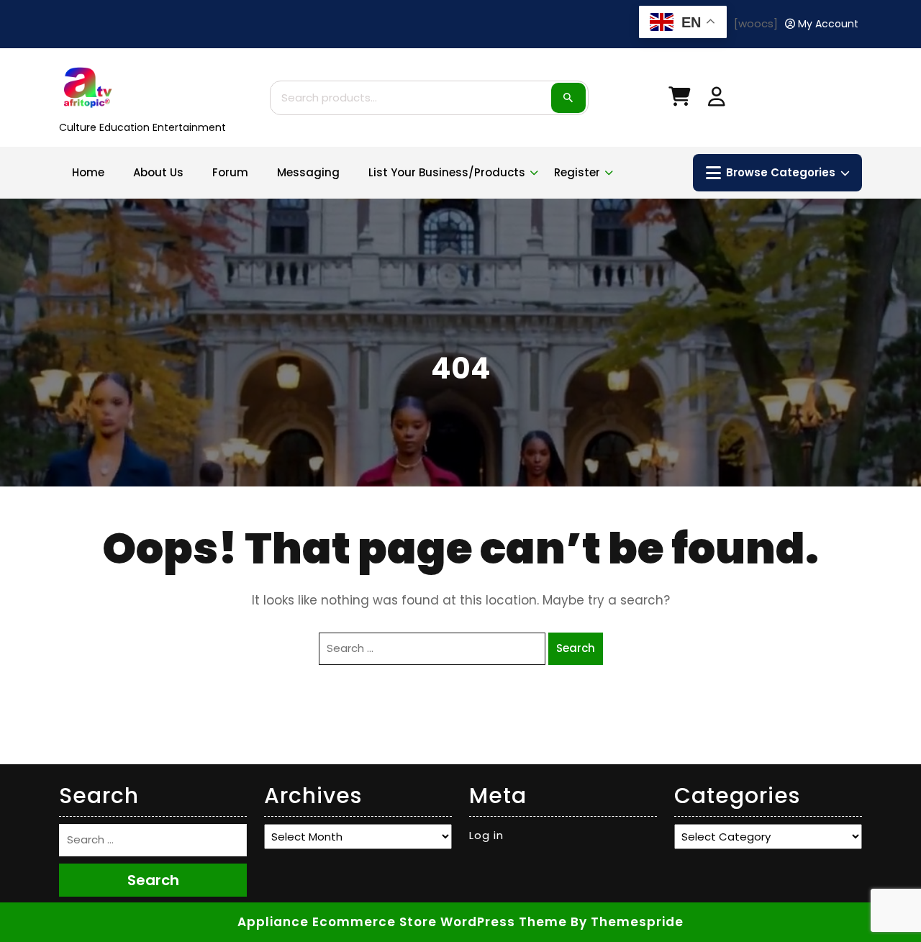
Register (577, 172)
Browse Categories (780, 172)
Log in (486, 835)
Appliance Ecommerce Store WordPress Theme (402, 921)
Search (568, 98)
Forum (230, 172)
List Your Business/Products (446, 172)
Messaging (308, 172)
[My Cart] (679, 99)
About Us (158, 172)
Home (88, 172)
